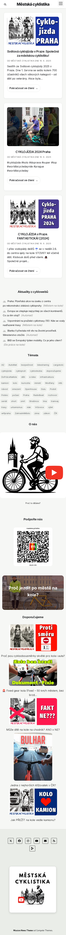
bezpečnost (27, 365)
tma (45, 401)
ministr (37, 383)
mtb (60, 383)
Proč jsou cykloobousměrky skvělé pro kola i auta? (33, 655)
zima (36, 413)
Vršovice (39, 407)
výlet (50, 407)
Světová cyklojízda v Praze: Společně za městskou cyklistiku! (33, 31)
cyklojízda (6, 371)
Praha (26, 395)
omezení (16, 389)
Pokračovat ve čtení (21, 89)
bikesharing (43, 365)
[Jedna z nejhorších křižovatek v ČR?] (33, 757)
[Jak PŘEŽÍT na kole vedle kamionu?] (33, 803)
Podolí (53, 389)
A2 (2, 365)
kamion (5, 383)
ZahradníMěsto (22, 413)
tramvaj (54, 401)
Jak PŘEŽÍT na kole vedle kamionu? (33, 820)
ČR (55, 413)
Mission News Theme (23, 930)
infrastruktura (47, 377)
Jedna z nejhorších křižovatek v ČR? (33, 785)
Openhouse (31, 389)
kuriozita (25, 383)
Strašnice (34, 401)
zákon (47, 413)
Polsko (4, 395)
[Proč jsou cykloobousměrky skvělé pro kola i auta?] (33, 638)
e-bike (32, 377)
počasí (15, 395)
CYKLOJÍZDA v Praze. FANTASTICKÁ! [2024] (33, 213)
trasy (3, 407)
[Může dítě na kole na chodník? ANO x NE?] (33, 712)
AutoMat (12, 365)
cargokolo (58, 365)
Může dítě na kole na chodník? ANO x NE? (33, 729)
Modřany (49, 383)
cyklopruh (21, 371)
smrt (23, 401)
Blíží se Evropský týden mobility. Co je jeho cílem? (34, 340)
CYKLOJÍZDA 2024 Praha (33, 126)
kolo (15, 383)
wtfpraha (6, 413)
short (13, 401)
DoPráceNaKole (9, 377)
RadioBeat (38, 395)
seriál (4, 401)
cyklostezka (36, 371)
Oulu (43, 389)
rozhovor (52, 395)
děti (23, 377)
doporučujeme (53, 371)
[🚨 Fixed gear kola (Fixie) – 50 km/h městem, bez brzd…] (33, 673)
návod (4, 389)
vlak (29, 407)
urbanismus (16, 407)
